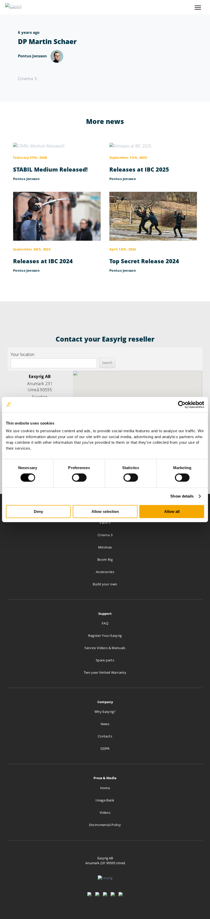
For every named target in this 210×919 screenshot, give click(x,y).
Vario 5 (105, 522)
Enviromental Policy (105, 824)
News (105, 724)
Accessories (105, 571)
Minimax (105, 547)
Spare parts (105, 660)
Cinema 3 (105, 535)
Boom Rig (105, 559)
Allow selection (105, 511)
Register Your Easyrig (105, 635)
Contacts (105, 736)
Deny (38, 511)
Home (105, 788)
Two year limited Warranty (105, 672)
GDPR (104, 748)
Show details (182, 496)
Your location (22, 354)
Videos (105, 812)
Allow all (172, 511)
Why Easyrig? (105, 711)
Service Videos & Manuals (105, 648)
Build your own (105, 584)
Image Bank (105, 800)
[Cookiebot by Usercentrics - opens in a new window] (181, 404)
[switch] (79, 477)
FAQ (105, 623)
